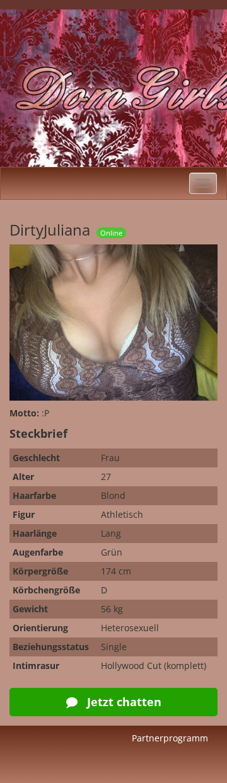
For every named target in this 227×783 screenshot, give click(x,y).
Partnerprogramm (170, 738)
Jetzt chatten (122, 701)
